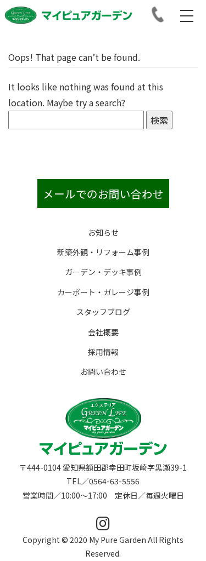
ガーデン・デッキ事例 (103, 271)
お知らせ (103, 232)
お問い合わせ (103, 371)
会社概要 (103, 332)
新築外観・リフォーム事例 (103, 252)
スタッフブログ (103, 311)
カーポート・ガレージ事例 (103, 292)
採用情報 (103, 351)
